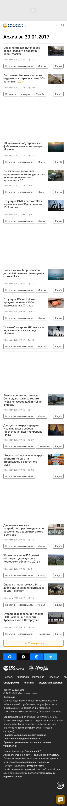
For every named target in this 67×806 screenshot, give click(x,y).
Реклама (29, 682)
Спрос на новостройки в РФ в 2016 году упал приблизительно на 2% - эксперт (23, 587)
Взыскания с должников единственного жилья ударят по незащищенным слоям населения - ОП (23, 176)
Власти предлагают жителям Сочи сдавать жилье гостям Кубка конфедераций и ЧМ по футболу (22, 400)
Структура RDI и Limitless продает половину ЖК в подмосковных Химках (19, 302)
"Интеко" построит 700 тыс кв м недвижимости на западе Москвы (23, 330)
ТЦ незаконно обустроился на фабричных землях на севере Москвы (22, 146)
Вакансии (9, 697)
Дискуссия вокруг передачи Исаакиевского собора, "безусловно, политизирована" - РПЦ (23, 430)
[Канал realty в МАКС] (9, 656)
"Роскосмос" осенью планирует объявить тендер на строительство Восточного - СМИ (23, 460)
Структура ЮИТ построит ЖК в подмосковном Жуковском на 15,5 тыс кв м (23, 204)
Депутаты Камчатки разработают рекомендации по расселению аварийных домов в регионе (23, 530)
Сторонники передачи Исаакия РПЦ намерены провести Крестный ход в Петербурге (23, 617)
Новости (8, 676)
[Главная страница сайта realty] (20, 25)
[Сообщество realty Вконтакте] (36, 656)
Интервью (38, 676)
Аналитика (23, 676)
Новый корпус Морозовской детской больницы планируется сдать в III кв (23, 273)
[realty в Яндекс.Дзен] (23, 656)
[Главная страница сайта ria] (4, 25)
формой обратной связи (35, 762)
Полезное (53, 676)
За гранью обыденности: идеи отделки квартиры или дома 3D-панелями (24, 78)
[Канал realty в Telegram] (50, 656)
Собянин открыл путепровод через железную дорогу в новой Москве (21, 51)
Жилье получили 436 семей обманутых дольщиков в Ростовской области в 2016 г (21, 558)
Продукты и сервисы (50, 682)
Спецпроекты (11, 682)
